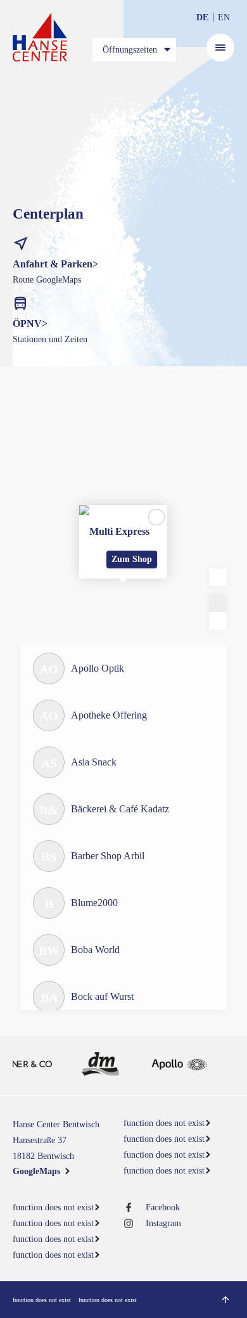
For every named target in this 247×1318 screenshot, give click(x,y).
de (202, 17)
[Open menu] (220, 47)
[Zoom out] (218, 621)
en (224, 17)
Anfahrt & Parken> (55, 264)
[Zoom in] (218, 603)
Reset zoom (218, 577)
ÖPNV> (30, 323)
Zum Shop (131, 559)
